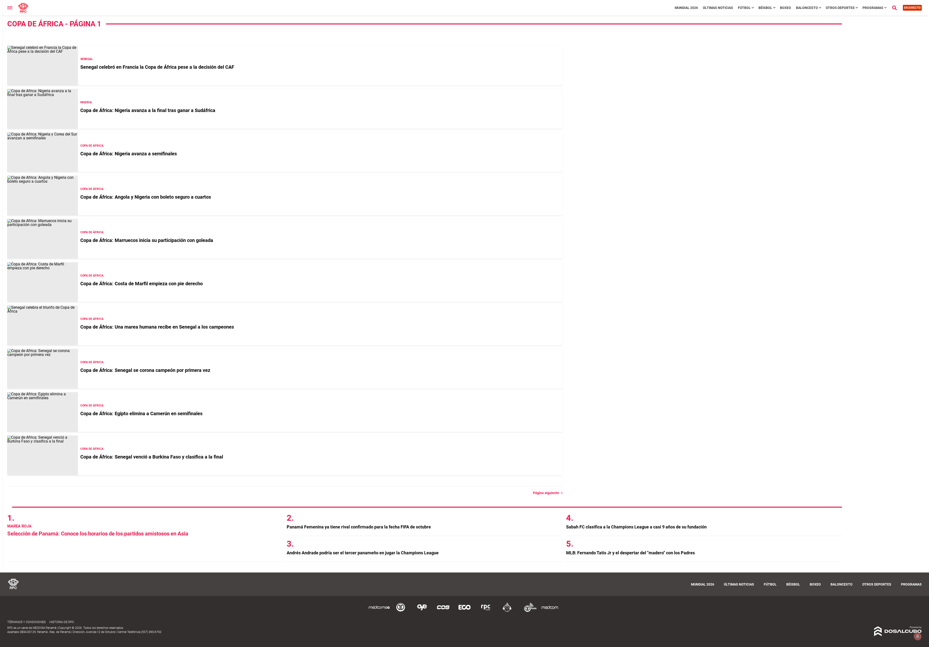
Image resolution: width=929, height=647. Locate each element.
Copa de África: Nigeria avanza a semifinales (128, 154)
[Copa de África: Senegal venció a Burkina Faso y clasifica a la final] (42, 455)
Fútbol (744, 7)
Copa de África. (92, 145)
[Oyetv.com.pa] (422, 611)
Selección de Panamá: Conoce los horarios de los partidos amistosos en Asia (97, 534)
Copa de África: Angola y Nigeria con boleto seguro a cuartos (145, 197)
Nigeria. (86, 102)
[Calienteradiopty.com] (507, 611)
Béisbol (765, 7)
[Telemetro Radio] (528, 611)
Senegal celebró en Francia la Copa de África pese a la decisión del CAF (157, 67)
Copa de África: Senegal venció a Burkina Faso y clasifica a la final (151, 457)
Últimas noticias (718, 7)
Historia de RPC (61, 622)
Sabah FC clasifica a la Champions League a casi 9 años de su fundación (636, 526)
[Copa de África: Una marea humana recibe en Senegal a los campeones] (42, 325)
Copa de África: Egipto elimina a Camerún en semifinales (141, 413)
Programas (872, 7)
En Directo (912, 7)
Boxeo (785, 7)
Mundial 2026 (686, 7)
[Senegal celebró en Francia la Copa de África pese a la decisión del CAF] (42, 65)
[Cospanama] (443, 611)
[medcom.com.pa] (549, 611)
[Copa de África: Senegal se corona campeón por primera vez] (42, 369)
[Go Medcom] (379, 611)
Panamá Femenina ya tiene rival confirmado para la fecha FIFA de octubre (359, 526)
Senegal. (87, 59)
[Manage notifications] (918, 636)
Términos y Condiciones (26, 622)
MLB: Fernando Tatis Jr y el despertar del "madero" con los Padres (630, 552)
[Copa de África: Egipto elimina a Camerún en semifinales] (42, 412)
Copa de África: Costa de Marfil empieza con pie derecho (141, 283)
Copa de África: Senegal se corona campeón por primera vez (145, 370)
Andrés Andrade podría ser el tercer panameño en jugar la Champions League (363, 552)
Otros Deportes (840, 7)
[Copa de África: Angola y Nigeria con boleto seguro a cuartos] (42, 195)
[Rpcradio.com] (485, 611)
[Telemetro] (400, 611)
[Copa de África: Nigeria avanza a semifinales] (42, 152)
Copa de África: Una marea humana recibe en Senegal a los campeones (157, 327)
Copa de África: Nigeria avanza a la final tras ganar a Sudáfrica (147, 110)
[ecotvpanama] (464, 611)
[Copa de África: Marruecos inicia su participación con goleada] (42, 239)
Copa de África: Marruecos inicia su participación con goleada (146, 240)
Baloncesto (807, 7)
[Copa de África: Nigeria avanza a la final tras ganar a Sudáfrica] (42, 109)
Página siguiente (547, 493)
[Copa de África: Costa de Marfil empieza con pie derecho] (42, 282)
